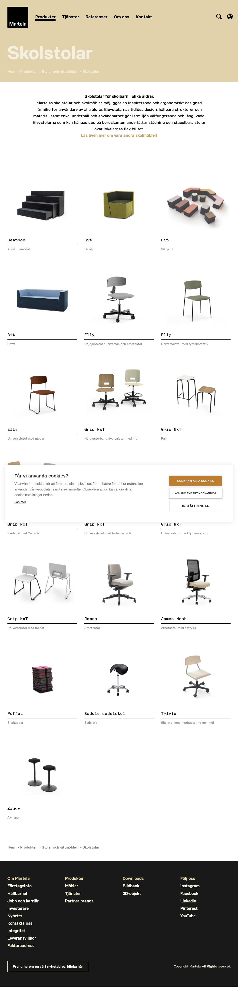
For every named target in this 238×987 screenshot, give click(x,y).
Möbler (71, 885)
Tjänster (73, 893)
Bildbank (131, 885)
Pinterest (189, 908)
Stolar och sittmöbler (59, 71)
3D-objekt (132, 893)
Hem (11, 71)
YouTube (187, 915)
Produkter (28, 71)
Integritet (16, 930)
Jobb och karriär (23, 900)
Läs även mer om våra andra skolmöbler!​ (119, 135)
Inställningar (195, 506)
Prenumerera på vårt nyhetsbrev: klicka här (48, 966)
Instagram (190, 885)
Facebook (189, 893)
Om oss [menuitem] (121, 16)
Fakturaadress (20, 945)
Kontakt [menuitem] (144, 16)
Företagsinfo (19, 885)
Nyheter (14, 915)
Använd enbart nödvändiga (196, 493)
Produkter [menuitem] (45, 16)
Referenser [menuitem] (96, 16)
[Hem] (17, 17)
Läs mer (20, 502)
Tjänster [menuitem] (70, 16)
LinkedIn (188, 900)
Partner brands (79, 900)
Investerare (18, 908)
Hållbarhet (17, 893)
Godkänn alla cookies (195, 480)
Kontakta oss (19, 923)
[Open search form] (218, 17)
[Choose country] (230, 16)
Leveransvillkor (21, 938)
